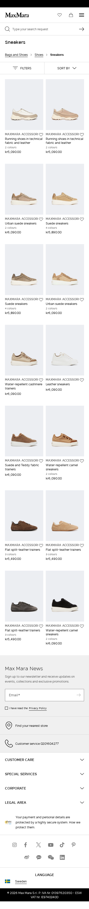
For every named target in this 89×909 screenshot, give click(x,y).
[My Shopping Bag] (71, 15)
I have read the (28, 708)
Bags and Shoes (16, 55)
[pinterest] (74, 845)
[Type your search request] (81, 29)
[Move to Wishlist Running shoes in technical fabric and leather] (41, 135)
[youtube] (50, 845)
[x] (38, 845)
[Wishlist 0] (60, 15)
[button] (22, 68)
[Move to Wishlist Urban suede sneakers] (41, 219)
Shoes (39, 55)
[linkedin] (62, 857)
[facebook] (26, 845)
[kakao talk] (38, 857)
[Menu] (81, 15)
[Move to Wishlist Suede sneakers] (82, 219)
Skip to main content (18, 2)
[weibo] (26, 857)
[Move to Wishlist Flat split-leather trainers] (41, 545)
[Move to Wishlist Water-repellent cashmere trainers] (41, 380)
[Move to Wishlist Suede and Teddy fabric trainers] (41, 461)
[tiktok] (62, 845)
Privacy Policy (38, 708)
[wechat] (50, 857)
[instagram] (15, 845)
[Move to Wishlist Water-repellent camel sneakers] (82, 461)
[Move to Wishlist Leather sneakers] (82, 380)
